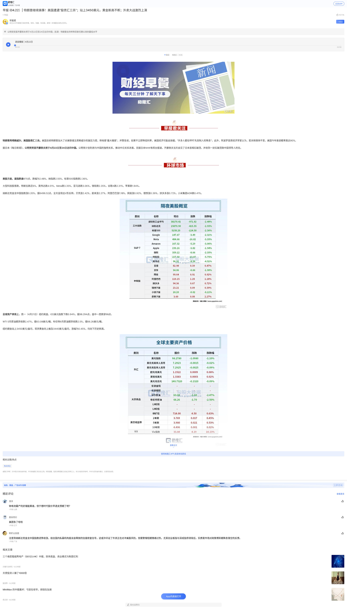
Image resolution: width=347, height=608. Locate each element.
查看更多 (340, 494)
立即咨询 (338, 485)
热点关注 (7, 466)
